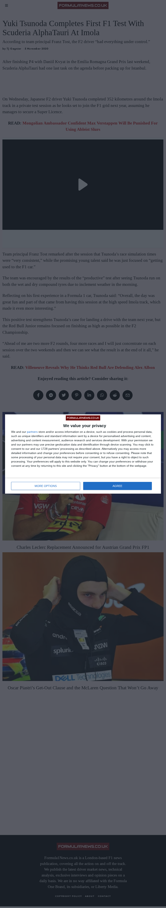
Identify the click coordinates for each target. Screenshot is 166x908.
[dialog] (83, 453)
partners (32, 431)
